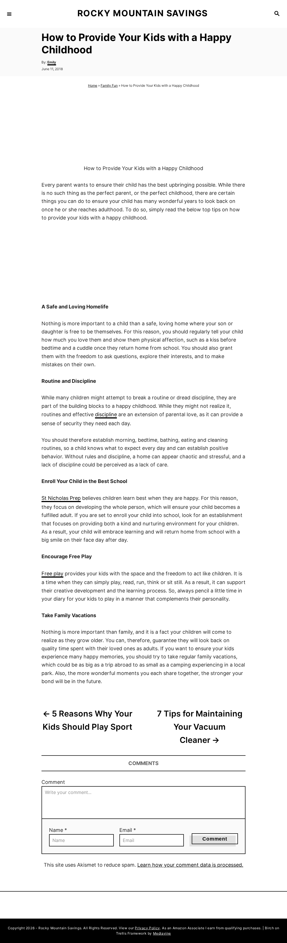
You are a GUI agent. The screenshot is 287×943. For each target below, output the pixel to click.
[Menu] (9, 14)
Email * (127, 830)
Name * (58, 830)
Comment (53, 782)
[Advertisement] (143, 126)
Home (92, 85)
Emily (51, 62)
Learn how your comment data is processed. (190, 865)
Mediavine (162, 933)
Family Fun (109, 85)
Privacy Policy (147, 928)
